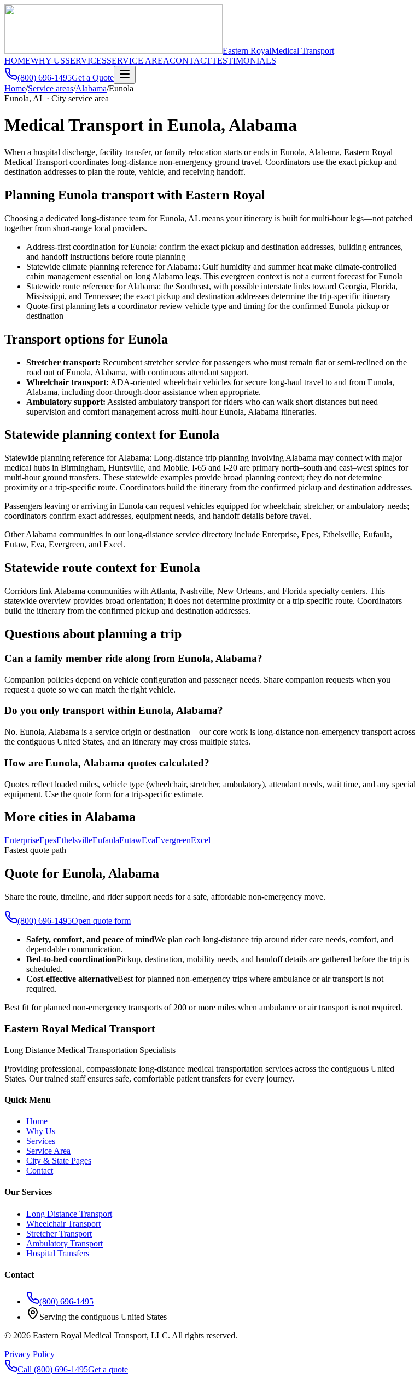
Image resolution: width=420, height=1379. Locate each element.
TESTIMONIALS (244, 60)
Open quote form (101, 920)
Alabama (91, 88)
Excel (201, 840)
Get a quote (108, 1369)
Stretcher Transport (59, 1233)
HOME (17, 60)
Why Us (40, 1131)
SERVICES (86, 60)
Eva (148, 840)
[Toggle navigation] (125, 75)
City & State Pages (58, 1160)
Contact (39, 1170)
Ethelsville (74, 840)
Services (40, 1141)
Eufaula (105, 840)
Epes (47, 840)
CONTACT (191, 60)
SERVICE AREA (138, 60)
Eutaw (130, 840)
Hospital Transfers (57, 1253)
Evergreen (173, 840)
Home (15, 88)
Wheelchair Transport (63, 1223)
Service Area (48, 1150)
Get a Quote (93, 77)
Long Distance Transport (69, 1213)
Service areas (50, 88)
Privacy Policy (29, 1354)
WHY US (48, 60)
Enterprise (21, 840)
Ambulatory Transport (64, 1243)
